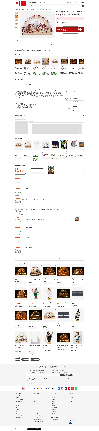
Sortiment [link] (53, 401)
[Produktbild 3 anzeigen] (16, 20)
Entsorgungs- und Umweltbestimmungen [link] (71, 428)
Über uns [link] (71, 397)
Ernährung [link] (54, 409)
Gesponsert (16, 66)
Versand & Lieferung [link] (37, 419)
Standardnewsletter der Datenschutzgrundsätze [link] (34, 378)
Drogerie (17, 409)
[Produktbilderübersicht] (16, 24)
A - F (34, 397)
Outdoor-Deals (18, 395)
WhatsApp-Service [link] (55, 413)
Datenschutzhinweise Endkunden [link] (76, 407)
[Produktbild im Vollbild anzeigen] (37, 24)
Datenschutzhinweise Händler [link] (75, 405)
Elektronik (17, 397)
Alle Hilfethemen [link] (37, 409)
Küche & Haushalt (19, 401)
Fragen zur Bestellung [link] (38, 411)
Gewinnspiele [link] (54, 407)
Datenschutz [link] (59, 428)
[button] (37, 168)
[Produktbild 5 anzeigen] (16, 27)
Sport (17, 411)
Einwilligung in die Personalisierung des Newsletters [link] (35, 381)
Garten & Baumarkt (19, 399)
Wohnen (17, 405)
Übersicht (35, 395)
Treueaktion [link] (54, 405)
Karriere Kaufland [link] (73, 414)
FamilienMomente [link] (55, 411)
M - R (35, 401)
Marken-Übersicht (19, 417)
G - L (35, 399)
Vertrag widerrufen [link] (37, 415)
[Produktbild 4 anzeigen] (16, 23)
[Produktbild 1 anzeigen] (16, 12)
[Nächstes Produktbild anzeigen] (83, 171)
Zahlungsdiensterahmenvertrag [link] (75, 403)
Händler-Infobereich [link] (55, 419)
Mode (17, 407)
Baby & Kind (18, 403)
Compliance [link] (53, 428)
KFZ (16, 413)
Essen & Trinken (19, 415)
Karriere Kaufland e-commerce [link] (75, 416)
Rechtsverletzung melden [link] (38, 421)
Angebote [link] (53, 395)
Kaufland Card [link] (54, 399)
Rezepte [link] (53, 403)
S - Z (34, 403)
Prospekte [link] (53, 397)
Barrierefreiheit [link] (82, 428)
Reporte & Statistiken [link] (73, 395)
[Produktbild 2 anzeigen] (16, 16)
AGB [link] (63, 428)
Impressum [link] (48, 428)
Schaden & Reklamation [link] (38, 417)
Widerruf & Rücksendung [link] (38, 413)
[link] (42, 2)
